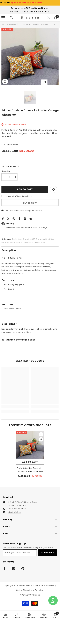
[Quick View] (41, 439)
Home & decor (27, 242)
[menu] (3, 17)
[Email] (30, 218)
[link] (15, 406)
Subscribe (47, 552)
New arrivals (39, 242)
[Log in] (48, 17)
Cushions (15, 242)
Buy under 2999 (43, 239)
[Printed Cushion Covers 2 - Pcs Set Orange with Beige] (30, 445)
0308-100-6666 (41, 11)
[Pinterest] (14, 218)
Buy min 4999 (29, 239)
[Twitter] (8, 218)
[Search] (11, 17)
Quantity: (5, 171)
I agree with (10, 196)
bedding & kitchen (39, 8)
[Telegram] (25, 218)
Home (3, 24)
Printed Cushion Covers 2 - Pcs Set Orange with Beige (30, 470)
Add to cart (24, 189)
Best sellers (17, 239)
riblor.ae (36, 595)
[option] (30, 56)
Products (12, 24)
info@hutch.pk (14, 512)
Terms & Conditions (24, 196)
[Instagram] (13, 568)
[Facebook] (2, 218)
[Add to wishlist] (53, 189)
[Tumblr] (19, 218)
